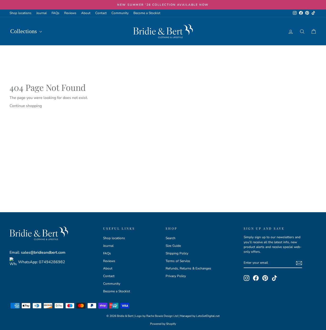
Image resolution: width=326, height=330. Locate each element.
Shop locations (21, 13)
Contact (101, 13)
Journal (41, 13)
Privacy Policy (176, 276)
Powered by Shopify (163, 324)
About (85, 13)
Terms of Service (178, 261)
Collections (24, 31)
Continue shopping (26, 105)
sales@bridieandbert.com (43, 252)
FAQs (55, 13)
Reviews (70, 13)
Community (120, 13)
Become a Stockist (146, 13)
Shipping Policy (177, 253)
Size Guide (173, 245)
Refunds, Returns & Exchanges (188, 268)
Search (170, 238)
